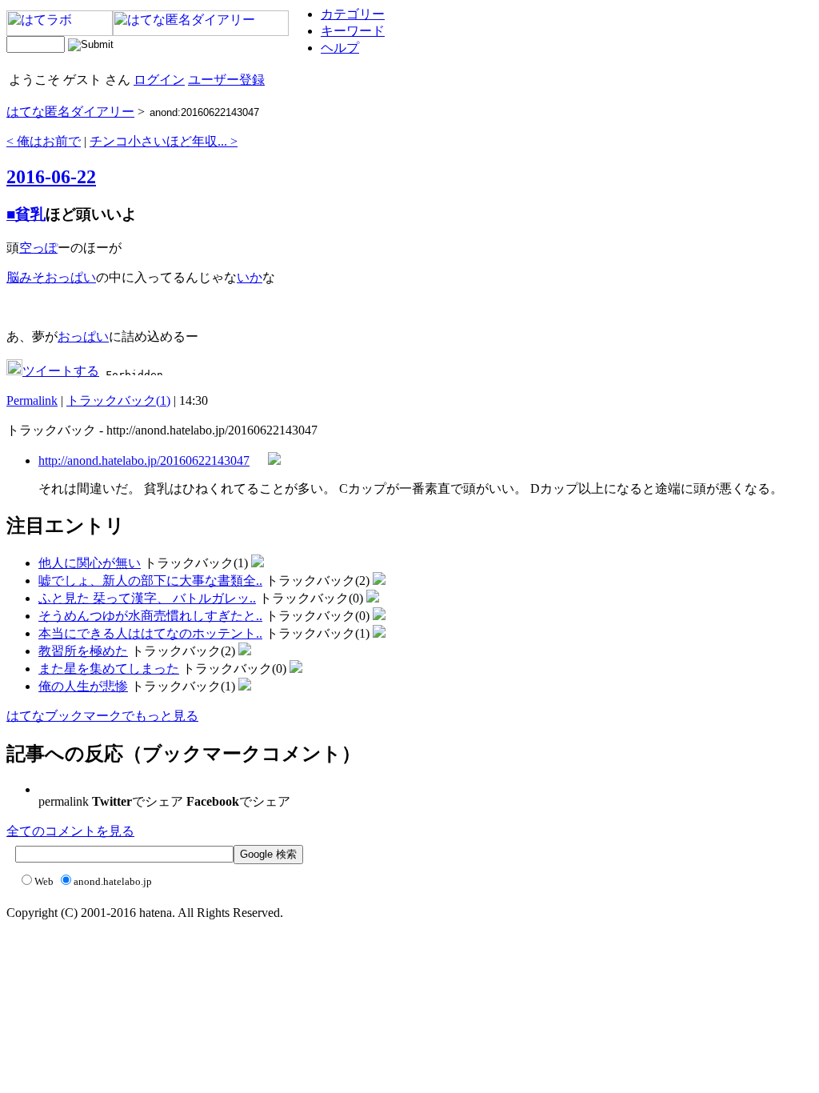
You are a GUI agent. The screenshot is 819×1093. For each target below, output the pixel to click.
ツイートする (60, 371)
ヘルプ (340, 47)
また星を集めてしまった (108, 668)
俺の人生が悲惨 (83, 686)
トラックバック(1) (118, 400)
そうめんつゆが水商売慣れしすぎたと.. (150, 616)
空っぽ (38, 247)
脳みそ (25, 277)
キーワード (353, 31)
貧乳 (30, 214)
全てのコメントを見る (70, 831)
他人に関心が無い (89, 563)
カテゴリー (353, 14)
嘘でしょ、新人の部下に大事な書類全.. (150, 580)
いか (249, 277)
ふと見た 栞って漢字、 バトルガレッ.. (147, 598)
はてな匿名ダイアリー (70, 111)
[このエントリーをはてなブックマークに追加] (14, 371)
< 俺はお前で (43, 141)
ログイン (159, 79)
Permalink (32, 400)
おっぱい (70, 277)
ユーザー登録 (226, 79)
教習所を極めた (83, 651)
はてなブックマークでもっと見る (102, 716)
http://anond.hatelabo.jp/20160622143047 (144, 460)
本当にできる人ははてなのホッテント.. (150, 633)
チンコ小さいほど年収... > (164, 141)
